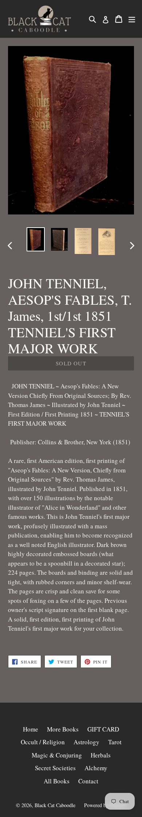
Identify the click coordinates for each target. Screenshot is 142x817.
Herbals (101, 755)
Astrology (86, 742)
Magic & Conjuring (57, 755)
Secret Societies (55, 768)
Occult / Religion (43, 742)
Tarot (115, 742)
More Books (63, 729)
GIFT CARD (103, 729)
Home (30, 729)
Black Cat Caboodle (55, 805)
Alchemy (95, 768)
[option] (35, 239)
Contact (88, 781)
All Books (57, 781)
